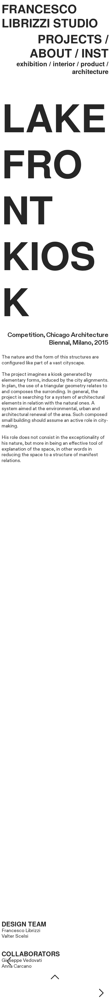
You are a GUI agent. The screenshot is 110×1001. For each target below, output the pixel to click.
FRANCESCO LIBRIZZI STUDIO (50, 16)
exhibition (32, 63)
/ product (91, 63)
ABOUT (51, 52)
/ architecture (90, 67)
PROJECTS (70, 38)
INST (94, 52)
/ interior (62, 63)
